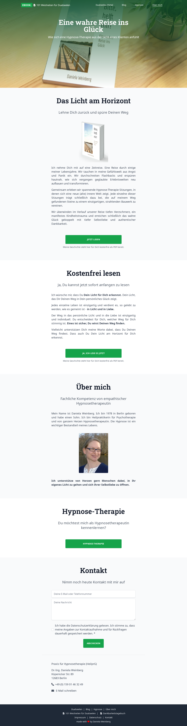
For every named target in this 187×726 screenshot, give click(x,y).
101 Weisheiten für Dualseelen (81, 713)
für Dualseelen (46, 5)
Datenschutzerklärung (84, 625)
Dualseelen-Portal (104, 5)
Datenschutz (95, 717)
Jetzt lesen (93, 239)
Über (157, 5)
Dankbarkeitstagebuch (114, 713)
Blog (124, 5)
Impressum (80, 717)
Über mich (111, 709)
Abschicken (93, 643)
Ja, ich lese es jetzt (93, 353)
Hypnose (139, 5)
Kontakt (108, 717)
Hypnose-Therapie (93, 543)
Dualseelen (76, 709)
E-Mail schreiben (65, 690)
